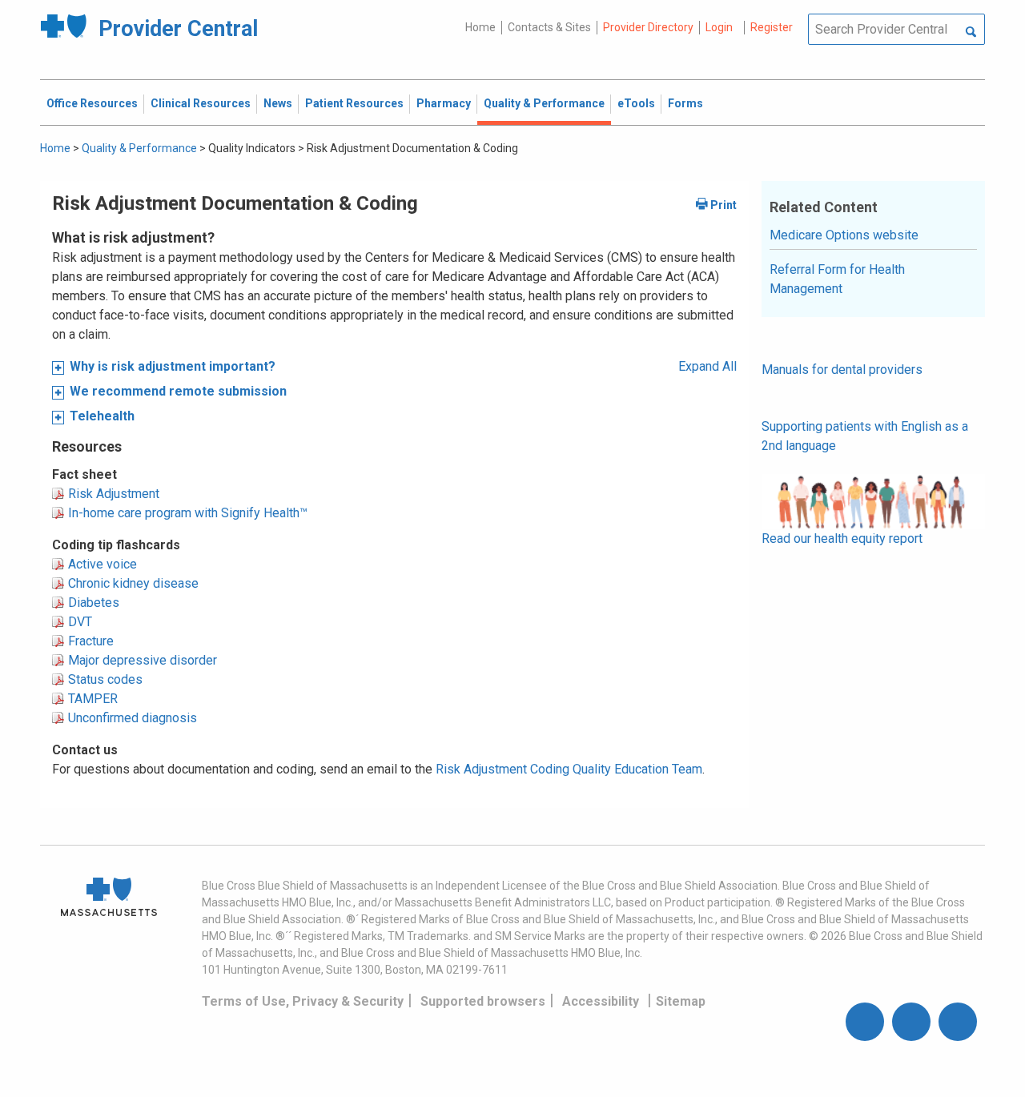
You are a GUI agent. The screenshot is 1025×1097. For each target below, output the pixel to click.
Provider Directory (648, 27)
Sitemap (680, 1001)
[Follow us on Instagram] (911, 1022)
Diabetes (93, 602)
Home (480, 27)
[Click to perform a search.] (971, 33)
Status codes (105, 679)
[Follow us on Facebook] (865, 1022)
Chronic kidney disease (133, 583)
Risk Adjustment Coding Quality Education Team (569, 769)
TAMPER (93, 698)
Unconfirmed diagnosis (132, 717)
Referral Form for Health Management (837, 279)
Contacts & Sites (549, 27)
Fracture (91, 641)
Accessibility (600, 1001)
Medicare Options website (844, 235)
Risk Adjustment (113, 493)
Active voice (102, 564)
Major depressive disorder (142, 660)
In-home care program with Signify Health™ (188, 512)
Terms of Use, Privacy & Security (303, 1001)
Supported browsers (482, 1001)
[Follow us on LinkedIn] (958, 1022)
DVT (80, 621)
